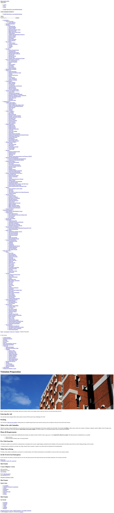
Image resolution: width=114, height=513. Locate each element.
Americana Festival (12, 311)
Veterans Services (9, 194)
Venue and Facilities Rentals (14, 171)
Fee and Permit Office (13, 139)
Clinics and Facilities (12, 131)
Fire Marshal (11, 65)
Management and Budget (11, 69)
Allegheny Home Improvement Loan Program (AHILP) (20, 156)
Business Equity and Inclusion (12, 226)
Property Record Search (13, 175)
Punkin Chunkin (11, 316)
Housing (7, 150)
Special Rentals (11, 303)
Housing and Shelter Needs (14, 151)
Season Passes (11, 265)
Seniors (7, 187)
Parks (7, 251)
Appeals (10, 177)
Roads (9, 236)
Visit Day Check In (12, 356)
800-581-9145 (7, 474)
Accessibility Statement (26, 510)
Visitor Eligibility (12, 357)
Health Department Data (13, 128)
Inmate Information (12, 71)
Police (9, 63)
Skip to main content (5, 1)
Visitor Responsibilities (13, 359)
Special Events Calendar (13, 320)
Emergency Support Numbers (14, 115)
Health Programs (11, 126)
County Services (6, 101)
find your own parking (12, 422)
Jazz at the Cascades (12, 309)
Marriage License (12, 167)
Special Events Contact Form (14, 322)
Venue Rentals (9, 324)
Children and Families (10, 102)
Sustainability (8, 219)
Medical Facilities (12, 204)
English (12, 9)
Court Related (9, 81)
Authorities (10, 242)
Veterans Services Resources (14, 207)
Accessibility (11, 112)
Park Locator (11, 263)
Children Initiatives (12, 103)
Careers (4, 488)
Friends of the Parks (12, 268)
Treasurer (10, 45)
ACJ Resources (11, 77)
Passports (10, 168)
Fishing (10, 286)
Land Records (11, 54)
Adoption (10, 109)
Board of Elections (12, 39)
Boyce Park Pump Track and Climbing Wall (17, 214)
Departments (5, 489)
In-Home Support (12, 193)
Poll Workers (11, 38)
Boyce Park (10, 253)
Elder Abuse (11, 191)
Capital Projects (9, 212)
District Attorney (11, 82)
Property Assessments (12, 176)
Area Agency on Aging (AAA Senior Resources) (18, 192)
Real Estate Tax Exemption (14, 198)
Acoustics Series (11, 306)
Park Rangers (11, 272)
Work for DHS (11, 148)
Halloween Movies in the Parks (15, 315)
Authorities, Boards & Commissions (10, 486)
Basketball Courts (12, 279)
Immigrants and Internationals (12, 157)
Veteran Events (11, 201)
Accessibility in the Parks (13, 267)
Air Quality (10, 130)
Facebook (5, 502)
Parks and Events (6, 250)
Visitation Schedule (12, 355)
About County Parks (12, 271)
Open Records (11, 57)
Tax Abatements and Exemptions (15, 181)
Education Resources (12, 199)
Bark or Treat (11, 317)
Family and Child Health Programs (15, 106)
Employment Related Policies (14, 96)
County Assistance (10, 111)
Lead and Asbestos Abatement (14, 165)
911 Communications (12, 60)
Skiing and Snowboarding (13, 292)
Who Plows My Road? (13, 234)
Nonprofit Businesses (12, 247)
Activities (8, 273)
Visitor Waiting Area (12, 360)
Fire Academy (11, 66)
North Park (10, 257)
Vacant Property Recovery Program (15, 179)
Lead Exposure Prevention (14, 136)
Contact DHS (11, 149)
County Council (11, 42)
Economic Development (11, 240)
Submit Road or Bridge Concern (15, 231)
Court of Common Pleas (13, 89)
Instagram (5, 503)
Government (6, 331)
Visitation (10, 74)
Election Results (11, 26)
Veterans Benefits (12, 195)
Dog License (11, 163)
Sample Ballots (11, 33)
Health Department (10, 124)
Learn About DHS (12, 144)
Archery (10, 278)
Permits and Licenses (10, 161)
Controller (10, 46)
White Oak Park (11, 262)
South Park (10, 261)
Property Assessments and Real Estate (14, 173)
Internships (10, 99)
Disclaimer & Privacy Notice (7, 510)
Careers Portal (11, 91)
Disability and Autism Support (14, 117)
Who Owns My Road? (13, 232)
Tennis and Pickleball (12, 277)
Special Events (9, 304)
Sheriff (9, 47)
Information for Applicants (13, 93)
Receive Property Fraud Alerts (14, 185)
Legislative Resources (13, 44)
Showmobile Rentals (12, 302)
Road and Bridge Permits (13, 162)
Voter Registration (12, 27)
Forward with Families (10, 218)
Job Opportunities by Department (15, 94)
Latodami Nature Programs (14, 298)
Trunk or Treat (11, 318)
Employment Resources (13, 200)
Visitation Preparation (12, 354)
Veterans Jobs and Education (14, 202)
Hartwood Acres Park (12, 256)
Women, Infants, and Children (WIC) (16, 105)
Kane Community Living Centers (15, 188)
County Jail (8, 70)
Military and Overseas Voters (14, 32)
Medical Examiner (12, 68)
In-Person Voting (12, 28)
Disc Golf (10, 283)
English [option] (12, 14)
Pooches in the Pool (12, 310)
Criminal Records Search (13, 52)
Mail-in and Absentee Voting (14, 29)
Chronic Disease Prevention (14, 133)
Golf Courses (11, 285)
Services (5, 494)
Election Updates (12, 36)
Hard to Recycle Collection (14, 224)
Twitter (4, 506)
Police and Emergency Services (12, 59)
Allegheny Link (11, 154)
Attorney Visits (11, 350)
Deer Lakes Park (11, 254)
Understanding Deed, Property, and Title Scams (18, 183)
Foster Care (10, 108)
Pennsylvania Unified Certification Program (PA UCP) (19, 228)
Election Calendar (12, 35)
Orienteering (11, 288)
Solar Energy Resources (13, 223)
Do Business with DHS (13, 146)
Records (7, 48)
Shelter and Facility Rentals (11, 299)
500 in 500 (10, 155)
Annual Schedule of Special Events (15, 321)
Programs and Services (13, 75)
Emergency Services (12, 62)
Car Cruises (10, 308)
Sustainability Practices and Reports (15, 222)
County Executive (9, 21)
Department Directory (10, 23)
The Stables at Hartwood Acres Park (16, 327)
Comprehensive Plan (12, 241)
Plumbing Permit (11, 169)
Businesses (10, 243)
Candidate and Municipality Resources (16, 34)
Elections (8, 25)
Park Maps (10, 269)
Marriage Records (12, 56)
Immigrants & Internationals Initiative (16, 159)
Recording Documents (13, 182)
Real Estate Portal (12, 174)
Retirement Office (12, 100)
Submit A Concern (10, 208)
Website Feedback (17, 510)
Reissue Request (11, 40)
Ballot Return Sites (12, 31)
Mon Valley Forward (12, 249)
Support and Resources (13, 229)
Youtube (5, 504)
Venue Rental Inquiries (13, 329)
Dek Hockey (11, 281)
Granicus (21, 511)
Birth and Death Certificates (14, 53)
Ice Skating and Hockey (13, 287)
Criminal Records (12, 87)
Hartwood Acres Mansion (13, 325)
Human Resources (12, 97)
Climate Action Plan (12, 220)
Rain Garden (11, 217)
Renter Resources (12, 152)
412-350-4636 (3, 475)
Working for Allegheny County (12, 90)
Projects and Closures (12, 235)
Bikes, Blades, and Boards (13, 280)
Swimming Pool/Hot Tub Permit (15, 170)
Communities (11, 244)
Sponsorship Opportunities (14, 323)
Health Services (11, 125)
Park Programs (11, 297)
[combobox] (7, 11)
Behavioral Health (12, 114)
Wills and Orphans (12, 88)
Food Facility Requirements (14, 164)
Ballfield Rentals (11, 300)
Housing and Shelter (12, 120)
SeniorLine (10, 189)
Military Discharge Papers (13, 205)
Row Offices (8, 41)
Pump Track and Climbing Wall (15, 290)
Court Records (11, 84)
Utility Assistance (12, 122)
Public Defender (11, 83)
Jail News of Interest (12, 79)
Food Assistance (11, 119)
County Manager (12, 22)
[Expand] (9, 20)
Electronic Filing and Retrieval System (16, 58)
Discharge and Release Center (14, 72)
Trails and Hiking (12, 296)
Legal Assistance (11, 121)
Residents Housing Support (14, 245)
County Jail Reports (12, 78)
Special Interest (11, 294)
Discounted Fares (12, 118)
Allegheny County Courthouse (14, 328)
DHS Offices (11, 145)
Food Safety (11, 132)
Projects (4, 492)
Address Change (11, 180)
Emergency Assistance (13, 197)
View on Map (3, 471)
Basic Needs (11, 113)
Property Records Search (13, 50)
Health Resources (12, 127)
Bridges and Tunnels (12, 237)
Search (2, 17)
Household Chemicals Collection (15, 225)
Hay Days (10, 312)
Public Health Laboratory (13, 140)
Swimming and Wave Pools (14, 274)
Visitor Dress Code (12, 353)
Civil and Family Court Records (15, 85)
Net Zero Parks (11, 216)
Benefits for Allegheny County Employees (17, 95)
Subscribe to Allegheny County (7, 477)
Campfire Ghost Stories (13, 314)
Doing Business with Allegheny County (14, 211)
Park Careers (11, 266)
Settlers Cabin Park (12, 260)
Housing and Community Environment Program (18, 134)
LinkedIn (5, 507)
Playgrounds (11, 291)
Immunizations (11, 138)
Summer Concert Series (13, 305)
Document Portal (12, 51)
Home (2, 331)
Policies (10, 76)
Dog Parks (10, 284)
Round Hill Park (11, 259)
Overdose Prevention (12, 137)
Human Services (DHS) (11, 142)
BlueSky (5, 508)
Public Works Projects (13, 213)
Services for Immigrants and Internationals (17, 158)
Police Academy (11, 64)
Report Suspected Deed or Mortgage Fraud (17, 186)
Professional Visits (12, 351)
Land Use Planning (12, 248)
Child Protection (11, 107)
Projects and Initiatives (8, 210)
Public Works (8, 230)
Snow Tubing (11, 293)
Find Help (10, 143)
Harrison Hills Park (12, 255)
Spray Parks (10, 275)
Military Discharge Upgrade (14, 206)
